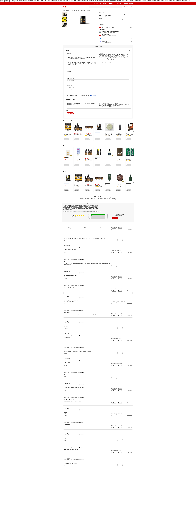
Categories (70, 6)
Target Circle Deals (169, 0)
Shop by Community (135, 0)
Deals (145, 0)
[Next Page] (133, 131)
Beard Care (88, 10)
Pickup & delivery (83, 6)
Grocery (51, 0)
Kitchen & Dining (39, 0)
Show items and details (111, 32)
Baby (62, 0)
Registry (4, 1)
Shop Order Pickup (180, 0)
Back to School (10, 0)
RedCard (7, 1)
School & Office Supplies (89, 0)
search (121, 6)
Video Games (107, 0)
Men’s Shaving (83, 10)
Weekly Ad (175, 0)
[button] (102, 16)
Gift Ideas (126, 0)
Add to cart (102, 24)
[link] (102, 16)
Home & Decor (33, 0)
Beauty (64, 0)
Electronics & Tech (102, 0)
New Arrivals (152, 0)
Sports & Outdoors (73, 0)
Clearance (148, 0)
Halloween (17, 0)
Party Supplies (121, 0)
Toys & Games (96, 0)
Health (80, 0)
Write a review (115, 218)
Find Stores (16, 1)
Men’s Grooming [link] (99, 198)
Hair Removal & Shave (75, 10)
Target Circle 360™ (111, 3)
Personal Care (67, 0)
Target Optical (141, 0)
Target (64, 10)
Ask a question (70, 113)
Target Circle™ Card (103, 3)
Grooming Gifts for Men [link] (107, 198)
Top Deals (164, 0)
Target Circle (11, 1)
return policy (104, 106)
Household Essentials (57, 0)
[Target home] (64, 7)
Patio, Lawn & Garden (46, 0)
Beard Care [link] (81, 198)
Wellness (83, 0)
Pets (78, 0)
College (14, 0)
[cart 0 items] (131, 7)
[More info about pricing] (123, 19)
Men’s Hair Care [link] (114, 198)
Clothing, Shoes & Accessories (25, 0)
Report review (129, 229)
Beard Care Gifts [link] (87, 198)
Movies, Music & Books (114, 0)
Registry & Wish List (119, 3)
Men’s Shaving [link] (93, 198)
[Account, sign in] (126, 7)
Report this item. (93, 95)
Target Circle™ (96, 3)
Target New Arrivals (3, 0)
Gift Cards (129, 0)
